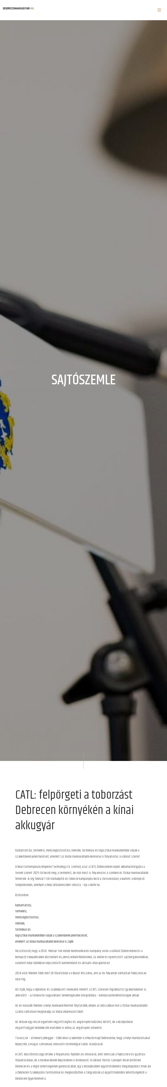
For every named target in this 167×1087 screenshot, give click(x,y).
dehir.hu (95, 885)
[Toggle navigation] (159, 10)
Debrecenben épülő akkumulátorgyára (120, 866)
